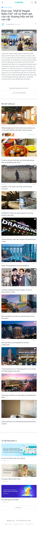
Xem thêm (18, 507)
